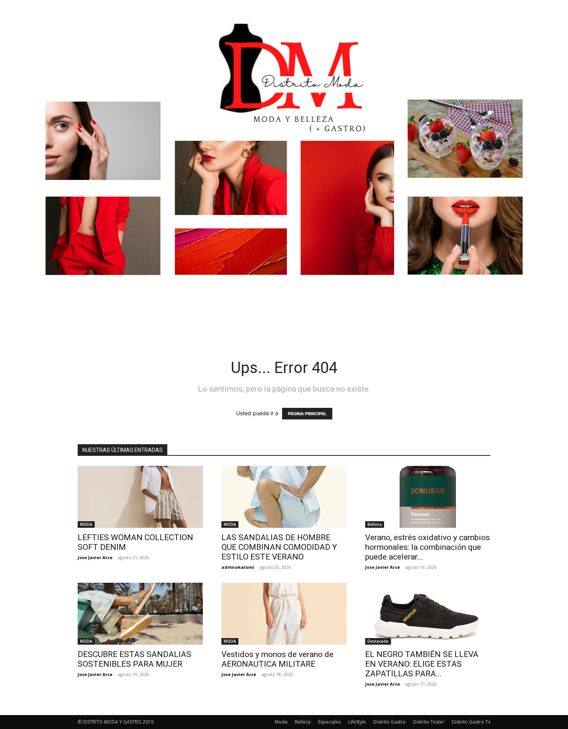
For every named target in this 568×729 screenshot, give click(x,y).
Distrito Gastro (389, 722)
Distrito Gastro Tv (471, 722)
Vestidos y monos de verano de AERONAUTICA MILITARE (277, 659)
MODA (86, 524)
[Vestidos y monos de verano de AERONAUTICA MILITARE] (284, 614)
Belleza (374, 524)
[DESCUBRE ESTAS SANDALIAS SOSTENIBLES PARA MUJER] (140, 614)
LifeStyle (357, 722)
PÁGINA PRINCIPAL (307, 413)
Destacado (378, 641)
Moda (281, 722)
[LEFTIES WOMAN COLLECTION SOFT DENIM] (140, 497)
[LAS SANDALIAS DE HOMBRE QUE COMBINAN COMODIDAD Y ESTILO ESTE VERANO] (284, 497)
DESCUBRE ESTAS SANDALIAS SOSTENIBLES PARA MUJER (134, 659)
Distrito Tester (428, 722)
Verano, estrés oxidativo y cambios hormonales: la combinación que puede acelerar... (427, 547)
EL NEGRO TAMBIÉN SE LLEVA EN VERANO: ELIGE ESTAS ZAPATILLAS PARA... (421, 664)
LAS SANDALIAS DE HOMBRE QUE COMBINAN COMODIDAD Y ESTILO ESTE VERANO (279, 547)
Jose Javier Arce (95, 557)
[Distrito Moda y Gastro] (284, 160)
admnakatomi (237, 567)
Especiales (329, 722)
